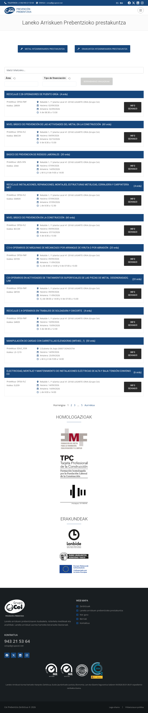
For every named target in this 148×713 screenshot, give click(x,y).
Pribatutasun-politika (134, 707)
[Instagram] (142, 2)
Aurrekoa (90, 405)
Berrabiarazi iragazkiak (97, 81)
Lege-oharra (114, 707)
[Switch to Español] (117, 3)
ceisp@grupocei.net (14, 645)
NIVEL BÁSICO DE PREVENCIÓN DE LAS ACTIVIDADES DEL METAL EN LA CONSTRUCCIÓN (54, 124)
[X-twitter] (133, 2)
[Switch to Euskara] (121, 3)
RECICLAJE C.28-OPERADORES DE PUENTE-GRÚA (32, 94)
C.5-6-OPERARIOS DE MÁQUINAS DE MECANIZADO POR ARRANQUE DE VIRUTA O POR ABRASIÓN (57, 247)
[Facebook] (129, 2)
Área (8, 78)
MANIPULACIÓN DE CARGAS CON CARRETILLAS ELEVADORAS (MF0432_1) (46, 340)
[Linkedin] (137, 2)
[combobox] (74, 70)
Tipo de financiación (55, 78)
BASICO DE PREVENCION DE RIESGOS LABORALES (33, 154)
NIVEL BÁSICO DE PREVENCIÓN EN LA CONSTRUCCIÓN (35, 217)
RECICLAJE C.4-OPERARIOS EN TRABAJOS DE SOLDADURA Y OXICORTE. (44, 310)
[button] (14, 78)
